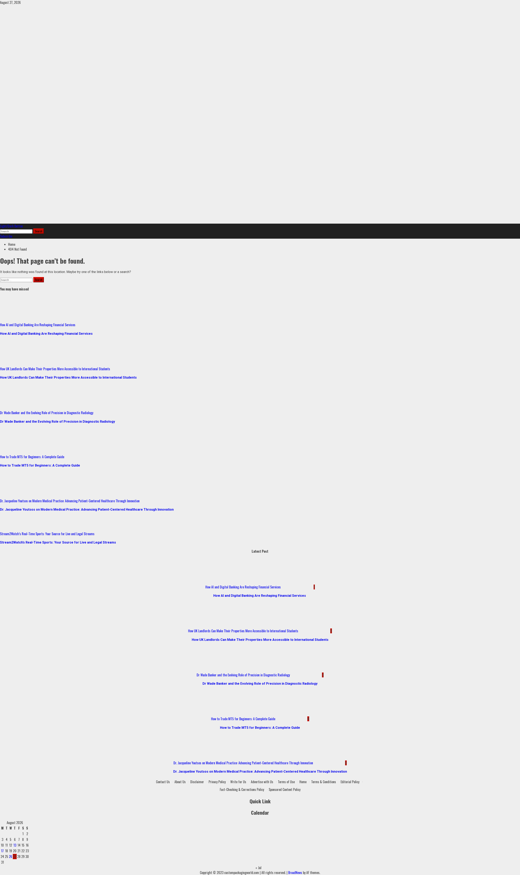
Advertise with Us (262, 781)
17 (2, 850)
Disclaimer (197, 781)
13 (14, 845)
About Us (180, 781)
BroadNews (295, 872)
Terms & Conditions (323, 781)
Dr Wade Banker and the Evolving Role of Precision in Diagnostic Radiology (46, 412)
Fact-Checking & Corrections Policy (242, 789)
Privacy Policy (217, 781)
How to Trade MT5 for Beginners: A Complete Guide (32, 456)
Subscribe (6, 236)
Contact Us (163, 781)
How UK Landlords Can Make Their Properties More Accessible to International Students (55, 368)
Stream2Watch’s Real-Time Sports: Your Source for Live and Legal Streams (47, 533)
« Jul (258, 867)
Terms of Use (286, 781)
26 (10, 856)
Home (303, 781)
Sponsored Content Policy (284, 789)
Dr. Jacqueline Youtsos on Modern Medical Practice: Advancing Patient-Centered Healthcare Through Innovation (70, 500)
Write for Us (238, 781)
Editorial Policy (350, 781)
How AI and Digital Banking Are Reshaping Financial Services (38, 324)
